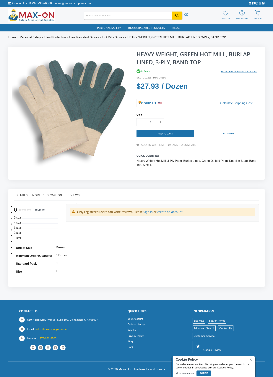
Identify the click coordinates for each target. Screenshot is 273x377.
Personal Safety (30, 37)
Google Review (212, 349)
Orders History (136, 324)
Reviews (73, 195)
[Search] (177, 16)
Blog (130, 341)
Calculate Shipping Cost (236, 103)
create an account (170, 212)
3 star (17, 227)
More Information (47, 195)
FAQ (130, 347)
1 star (17, 238)
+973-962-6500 (42, 3)
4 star (17, 222)
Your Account (135, 318)
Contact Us (19, 3)
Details (22, 195)
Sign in (148, 212)
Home (12, 37)
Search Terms (217, 320)
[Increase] (160, 122)
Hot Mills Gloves (113, 37)
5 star (17, 217)
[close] (251, 359)
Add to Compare (184, 145)
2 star (17, 232)
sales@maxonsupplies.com (72, 3)
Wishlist (132, 330)
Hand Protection (55, 37)
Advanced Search (204, 328)
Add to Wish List (153, 145)
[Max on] (31, 16)
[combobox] (133, 16)
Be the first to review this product (239, 71)
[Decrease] (140, 122)
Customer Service (204, 335)
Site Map (199, 320)
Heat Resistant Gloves (84, 37)
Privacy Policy (136, 335)
